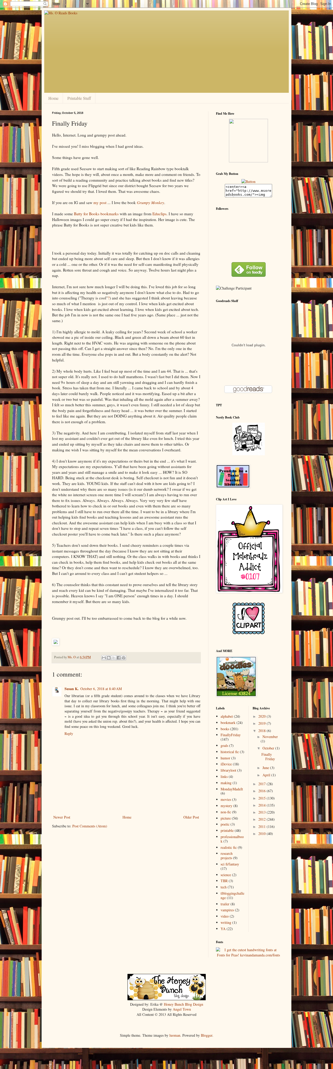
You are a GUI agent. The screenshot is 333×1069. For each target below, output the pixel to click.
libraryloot (228, 770)
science (226, 874)
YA (223, 928)
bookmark (228, 722)
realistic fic (229, 847)
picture (226, 818)
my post (99, 202)
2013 (262, 812)
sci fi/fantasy (230, 864)
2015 (262, 798)
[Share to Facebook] (118, 657)
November (270, 736)
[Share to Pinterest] (123, 657)
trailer (225, 903)
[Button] (248, 181)
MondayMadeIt (232, 789)
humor (225, 757)
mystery (226, 805)
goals (224, 745)
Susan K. (72, 688)
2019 (262, 723)
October (268, 748)
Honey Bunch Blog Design (183, 1004)
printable (227, 830)
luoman (174, 1035)
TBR (224, 880)
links (224, 776)
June (266, 767)
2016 (262, 790)
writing (226, 922)
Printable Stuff (79, 98)
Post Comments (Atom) (89, 826)
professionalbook (232, 839)
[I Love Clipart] (248, 633)
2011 (262, 826)
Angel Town (182, 1009)
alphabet (227, 716)
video (225, 916)
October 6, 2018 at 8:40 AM (101, 688)
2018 (262, 730)
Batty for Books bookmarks (96, 213)
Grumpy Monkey (150, 202)
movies (226, 799)
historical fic (230, 751)
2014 (262, 805)
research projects (227, 855)
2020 (262, 716)
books (225, 728)
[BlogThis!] (108, 657)
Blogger (206, 1035)
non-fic (226, 811)
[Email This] (103, 657)
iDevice (226, 763)
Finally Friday (268, 756)
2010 (262, 833)
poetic (225, 824)
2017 (262, 783)
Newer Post (61, 817)
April (266, 774)
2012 (262, 819)
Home (53, 98)
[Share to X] (113, 657)
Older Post (191, 817)
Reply (69, 733)
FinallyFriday (231, 734)
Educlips (159, 213)
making (226, 782)
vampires (227, 909)
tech (224, 886)
